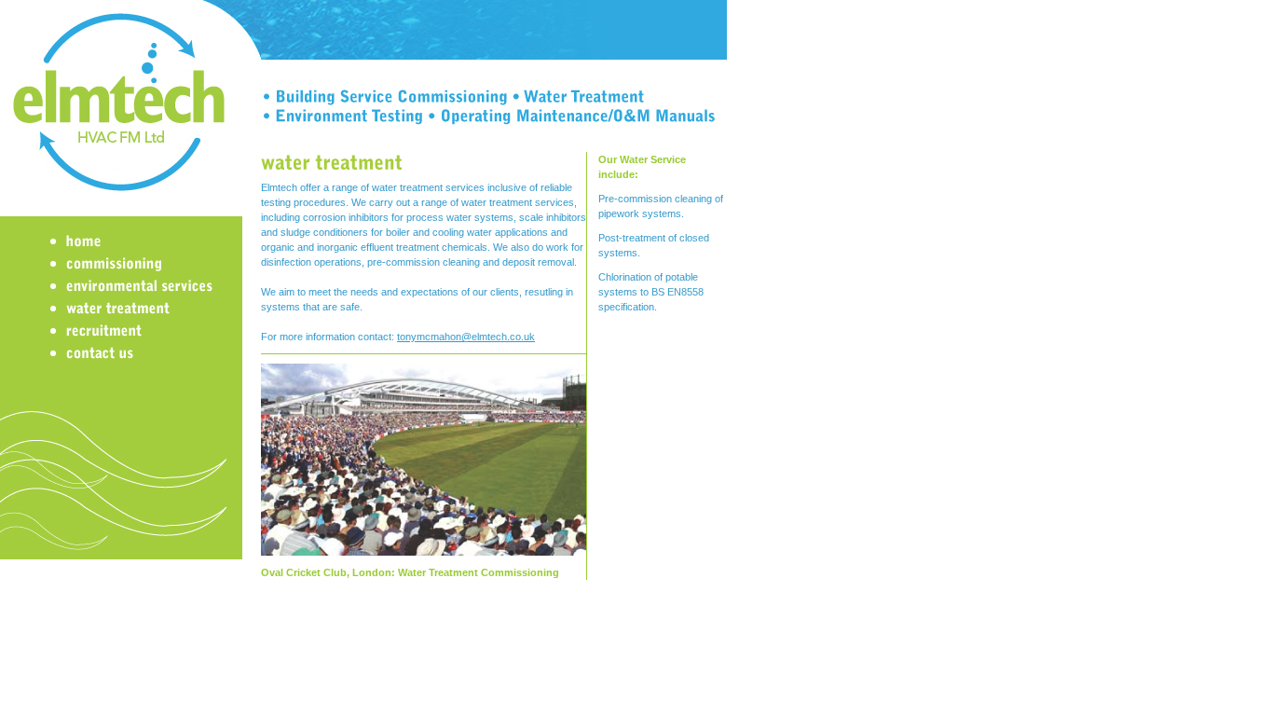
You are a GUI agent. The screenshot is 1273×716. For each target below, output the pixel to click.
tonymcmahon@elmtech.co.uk (466, 336)
